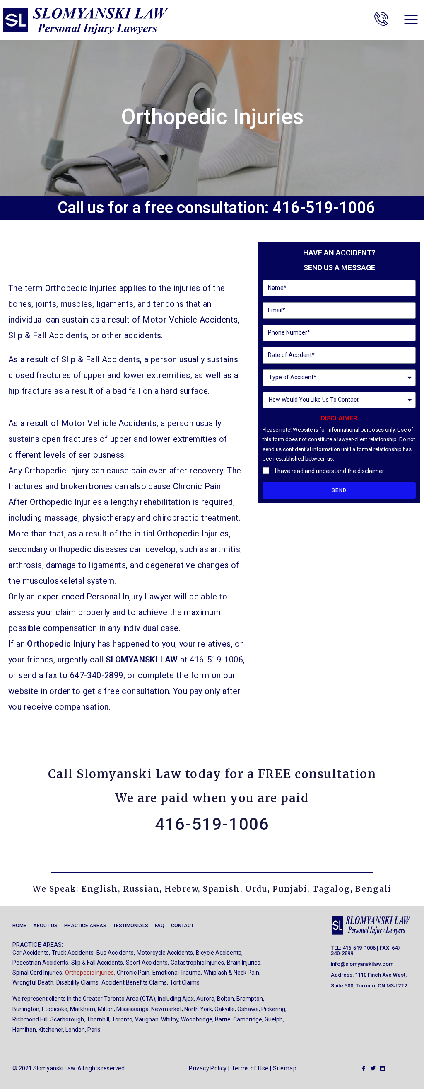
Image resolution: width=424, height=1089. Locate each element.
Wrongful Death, (33, 982)
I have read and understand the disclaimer (329, 471)
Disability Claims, (78, 982)
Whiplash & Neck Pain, (232, 972)
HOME (19, 926)
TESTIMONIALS (130, 926)
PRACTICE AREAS (85, 926)
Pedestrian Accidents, (41, 962)
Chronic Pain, (134, 972)
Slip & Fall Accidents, (97, 962)
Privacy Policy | (209, 1068)
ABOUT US (45, 926)
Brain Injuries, (244, 962)
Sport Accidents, (147, 962)
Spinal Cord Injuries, (37, 972)
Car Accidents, (31, 952)
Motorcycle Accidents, (165, 952)
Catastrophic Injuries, (198, 962)
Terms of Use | (251, 1068)
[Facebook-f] (363, 1068)
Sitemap (284, 1068)
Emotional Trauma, (177, 972)
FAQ (159, 926)
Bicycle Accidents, (219, 952)
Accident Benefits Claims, (134, 982)
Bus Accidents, (115, 952)
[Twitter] (373, 1068)
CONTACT (182, 926)
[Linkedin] (382, 1068)
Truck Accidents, (73, 952)
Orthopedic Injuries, (90, 972)
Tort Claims (185, 982)
